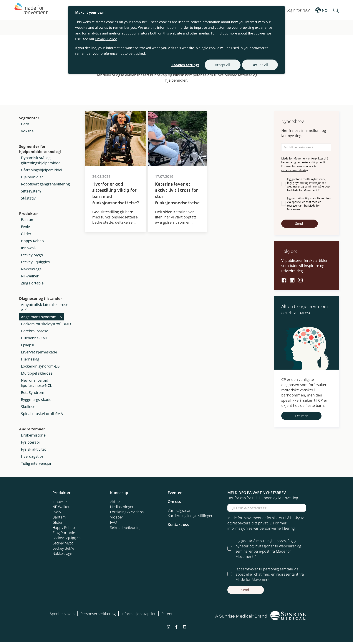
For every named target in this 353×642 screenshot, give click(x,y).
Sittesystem (31, 191)
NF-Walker (30, 276)
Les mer (301, 416)
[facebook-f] (176, 626)
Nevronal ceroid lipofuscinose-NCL (36, 383)
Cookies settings (185, 65)
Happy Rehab (32, 240)
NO (325, 10)
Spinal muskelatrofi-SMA (42, 413)
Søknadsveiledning (125, 527)
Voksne (27, 131)
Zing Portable (32, 283)
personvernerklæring (294, 170)
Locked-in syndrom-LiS (40, 366)
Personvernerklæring (98, 613)
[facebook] (284, 280)
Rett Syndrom (32, 392)
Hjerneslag (30, 359)
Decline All (260, 64)
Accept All (222, 64)
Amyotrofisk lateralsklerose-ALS (45, 307)
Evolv (25, 226)
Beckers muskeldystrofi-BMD (46, 323)
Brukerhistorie (33, 435)
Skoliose (28, 406)
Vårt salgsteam (180, 510)
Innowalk (29, 247)
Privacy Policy (106, 39)
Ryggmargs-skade (36, 399)
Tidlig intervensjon (36, 463)
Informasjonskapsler (138, 613)
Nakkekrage (31, 268)
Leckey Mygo (32, 254)
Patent (167, 613)
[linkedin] (292, 280)
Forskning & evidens (127, 511)
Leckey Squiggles (35, 261)
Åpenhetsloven (62, 613)
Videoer (116, 517)
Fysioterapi (30, 442)
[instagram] (168, 626)
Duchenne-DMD (35, 337)
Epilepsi (27, 345)
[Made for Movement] (31, 10)
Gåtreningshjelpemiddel (41, 169)
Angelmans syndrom (39, 316)
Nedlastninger (122, 506)
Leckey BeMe (63, 548)
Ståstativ (28, 198)
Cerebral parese (34, 330)
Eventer (175, 492)
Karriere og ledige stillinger (190, 515)
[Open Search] (336, 10)
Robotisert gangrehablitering (45, 184)
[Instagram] (300, 280)
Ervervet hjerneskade (39, 352)
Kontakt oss (178, 524)
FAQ (113, 522)
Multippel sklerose (36, 373)
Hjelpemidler (32, 177)
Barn (25, 123)
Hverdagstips (32, 456)
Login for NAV (298, 10)
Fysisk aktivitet (33, 449)
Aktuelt (116, 501)
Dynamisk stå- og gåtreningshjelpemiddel (41, 160)
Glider (26, 233)
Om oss (174, 501)
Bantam (27, 219)
